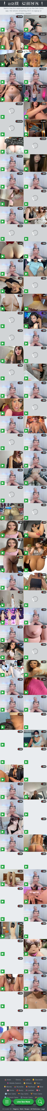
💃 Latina (26, 1080)
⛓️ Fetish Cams (27, 1097)
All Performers (35, 1109)
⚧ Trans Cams (36, 1094)
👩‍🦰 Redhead (30, 1087)
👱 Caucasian (37, 1080)
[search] (40, 1101)
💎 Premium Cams (11, 1097)
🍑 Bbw (40, 1087)
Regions (16, 1109)
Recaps (27, 1109)
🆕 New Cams (10, 1094)
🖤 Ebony (17, 1080)
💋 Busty (19, 1090)
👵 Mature (27, 1083)
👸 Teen (37, 1083)
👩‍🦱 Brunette (18, 1087)
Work (21, 1109)
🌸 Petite (10, 1090)
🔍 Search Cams (36, 1104)
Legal (43, 1109)
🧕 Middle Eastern (14, 1083)
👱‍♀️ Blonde (8, 1087)
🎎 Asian (7, 1080)
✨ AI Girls (39, 1097)
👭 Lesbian (29, 1090)
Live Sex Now (23, 1101)
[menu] (7, 1101)
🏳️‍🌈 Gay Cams (23, 1094)
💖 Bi (38, 1090)
